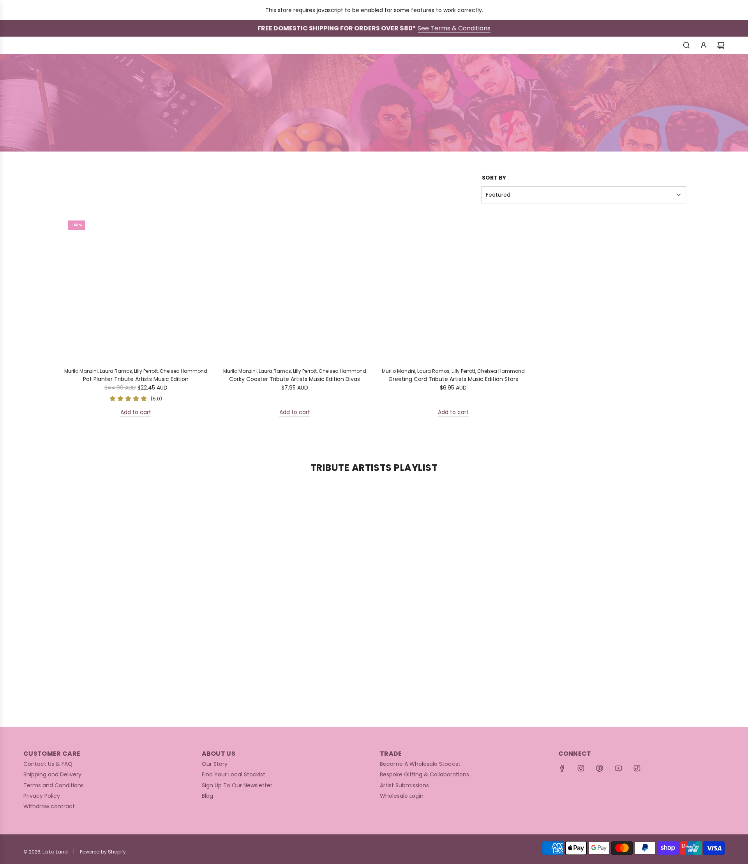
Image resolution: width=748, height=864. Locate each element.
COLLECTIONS (339, 95)
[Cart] (720, 45)
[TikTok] (637, 768)
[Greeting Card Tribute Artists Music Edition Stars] (453, 288)
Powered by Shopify (103, 851)
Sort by (494, 177)
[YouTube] (618, 768)
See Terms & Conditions (454, 28)
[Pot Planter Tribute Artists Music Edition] (136, 288)
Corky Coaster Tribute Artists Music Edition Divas (294, 379)
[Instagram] (580, 768)
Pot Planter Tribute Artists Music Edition (136, 379)
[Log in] (703, 45)
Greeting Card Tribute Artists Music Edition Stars (453, 379)
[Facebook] (562, 768)
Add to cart (135, 412)
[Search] (686, 45)
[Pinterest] (599, 768)
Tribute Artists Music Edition (411, 95)
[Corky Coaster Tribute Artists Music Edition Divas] (295, 288)
